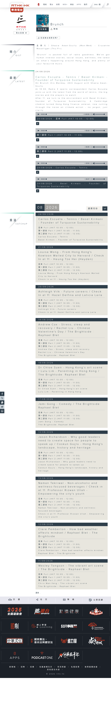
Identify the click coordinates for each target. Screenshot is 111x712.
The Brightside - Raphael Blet (57, 586)
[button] (38, 114)
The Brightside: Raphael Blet (56, 425)
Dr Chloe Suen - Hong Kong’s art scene (63, 389)
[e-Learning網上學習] (42, 626)
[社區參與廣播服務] (96, 626)
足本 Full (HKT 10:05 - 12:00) (56, 228)
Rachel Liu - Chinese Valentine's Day (61, 352)
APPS (78, 6)
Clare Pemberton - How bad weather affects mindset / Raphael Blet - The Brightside (68, 533)
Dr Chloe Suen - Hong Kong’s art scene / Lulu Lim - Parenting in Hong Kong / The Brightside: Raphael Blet (70, 371)
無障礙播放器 (92, 667)
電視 (44, 6)
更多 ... (38, 593)
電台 (50, 6)
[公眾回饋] (90, 600)
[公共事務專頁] (69, 626)
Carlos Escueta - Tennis (53, 237)
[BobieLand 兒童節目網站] (96, 611)
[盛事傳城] (96, 640)
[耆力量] (69, 640)
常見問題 (62, 667)
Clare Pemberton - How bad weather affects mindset (71, 550)
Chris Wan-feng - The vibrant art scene (62, 583)
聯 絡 (71, 599)
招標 (32, 667)
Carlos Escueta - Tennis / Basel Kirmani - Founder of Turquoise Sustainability (72, 79)
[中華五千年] (69, 655)
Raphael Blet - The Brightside (57, 553)
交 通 (16, 599)
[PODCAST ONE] (42, 655)
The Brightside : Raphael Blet (56, 355)
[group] (93, 114)
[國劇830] (15, 626)
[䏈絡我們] (64, 599)
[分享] (37, 599)
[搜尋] (107, 4)
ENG (96, 5)
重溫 (71, 6)
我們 (84, 6)
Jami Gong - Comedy (51, 422)
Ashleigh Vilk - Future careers (57, 309)
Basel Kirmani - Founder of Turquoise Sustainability (70, 240)
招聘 (23, 667)
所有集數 (42, 29)
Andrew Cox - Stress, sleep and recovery (64, 349)
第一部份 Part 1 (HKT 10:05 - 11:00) (59, 231)
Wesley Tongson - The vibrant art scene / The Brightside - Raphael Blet (71, 567)
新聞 (57, 6)
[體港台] (42, 611)
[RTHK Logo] (18, 6)
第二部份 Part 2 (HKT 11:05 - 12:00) (59, 234)
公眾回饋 (98, 600)
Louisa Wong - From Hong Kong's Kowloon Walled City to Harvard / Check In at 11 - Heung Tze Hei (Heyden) (71, 256)
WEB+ (64, 6)
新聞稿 (13, 667)
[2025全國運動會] (15, 611)
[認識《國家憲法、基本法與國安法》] (42, 640)
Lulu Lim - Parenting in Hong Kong (59, 392)
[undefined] (39, 4)
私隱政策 (76, 667)
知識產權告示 (46, 667)
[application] (71, 114)
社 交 (44, 599)
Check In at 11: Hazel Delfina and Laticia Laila (67, 312)
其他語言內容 (54, 670)
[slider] (100, 114)
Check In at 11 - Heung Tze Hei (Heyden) (63, 279)
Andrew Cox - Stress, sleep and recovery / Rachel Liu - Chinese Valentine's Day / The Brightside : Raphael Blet (66, 330)
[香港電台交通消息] (10, 599)
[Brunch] (37, 123)
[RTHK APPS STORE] (15, 655)
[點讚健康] (69, 611)
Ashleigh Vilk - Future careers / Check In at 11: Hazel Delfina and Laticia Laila (70, 293)
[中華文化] (15, 640)
